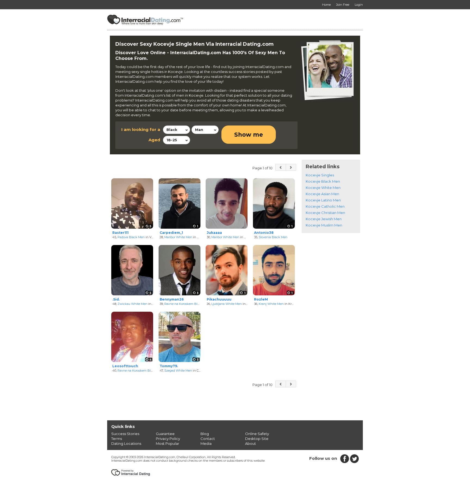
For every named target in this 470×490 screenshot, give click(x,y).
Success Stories (125, 433)
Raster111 (120, 233)
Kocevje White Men (323, 187)
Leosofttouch (125, 366)
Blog (204, 433)
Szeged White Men (178, 370)
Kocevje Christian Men (325, 212)
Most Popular (167, 443)
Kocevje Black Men (323, 181)
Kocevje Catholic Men (325, 206)
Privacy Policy (168, 438)
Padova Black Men (131, 237)
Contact (207, 438)
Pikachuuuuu (219, 299)
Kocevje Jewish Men (324, 219)
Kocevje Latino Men (323, 200)
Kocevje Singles (320, 175)
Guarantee (165, 433)
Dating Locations (126, 443)
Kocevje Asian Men (322, 194)
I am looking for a (140, 129)
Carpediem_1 (171, 233)
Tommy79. (169, 366)
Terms (116, 438)
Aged (154, 139)
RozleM (261, 299)
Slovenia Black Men (273, 237)
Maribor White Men (178, 237)
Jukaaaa (214, 233)
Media (206, 443)
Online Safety (257, 433)
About (250, 443)
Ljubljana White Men (226, 304)
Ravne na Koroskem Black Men (187, 304)
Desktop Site (256, 438)
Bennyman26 (172, 299)
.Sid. (116, 299)
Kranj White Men (271, 304)
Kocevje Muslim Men (324, 225)
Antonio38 (264, 233)
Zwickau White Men (132, 304)
